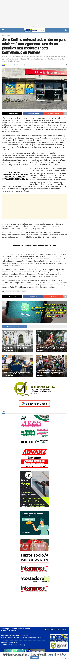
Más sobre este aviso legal (57, 656)
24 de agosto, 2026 (8, 350)
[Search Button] (66, 30)
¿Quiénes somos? (5, 628)
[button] (55, 629)
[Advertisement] (34, 12)
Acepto (35, 658)
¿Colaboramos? (13, 630)
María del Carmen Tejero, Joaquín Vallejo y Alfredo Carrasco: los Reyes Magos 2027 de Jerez (50, 348)
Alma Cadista (10, 291)
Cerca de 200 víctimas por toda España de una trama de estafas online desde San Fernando (17, 373)
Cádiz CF (23, 291)
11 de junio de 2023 (26, 65)
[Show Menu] (3, 30)
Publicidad (27, 628)
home (3, 35)
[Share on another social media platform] (65, 113)
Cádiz (17, 291)
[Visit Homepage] (34, 30)
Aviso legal (3, 630)
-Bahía (8, 35)
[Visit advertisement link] (34, 312)
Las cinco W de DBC (17, 628)
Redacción (15, 65)
